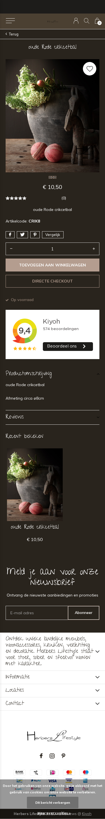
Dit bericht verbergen (52, 802)
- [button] (11, 248)
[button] (10, 21)
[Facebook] (41, 756)
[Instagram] (52, 756)
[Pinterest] (63, 756)
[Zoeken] (86, 20)
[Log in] (76, 20)
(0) (63, 198)
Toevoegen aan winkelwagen (52, 265)
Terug (13, 34)
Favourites (89, 68)
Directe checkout (52, 281)
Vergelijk (52, 234)
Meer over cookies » (54, 813)
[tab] (52, 374)
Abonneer (83, 612)
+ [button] (93, 248)
